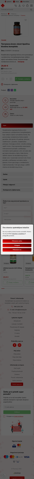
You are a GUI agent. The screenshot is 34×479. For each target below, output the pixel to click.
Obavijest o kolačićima (18, 234)
